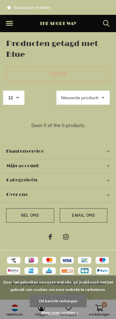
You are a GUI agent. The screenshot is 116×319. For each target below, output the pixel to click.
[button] (9, 23)
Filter (58, 74)
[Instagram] (66, 237)
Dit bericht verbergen (58, 301)
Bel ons (30, 215)
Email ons (83, 215)
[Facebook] (50, 237)
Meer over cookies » (59, 312)
